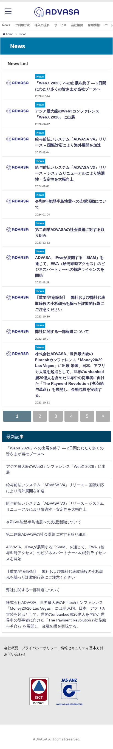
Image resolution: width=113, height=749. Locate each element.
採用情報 (94, 25)
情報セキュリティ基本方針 (82, 648)
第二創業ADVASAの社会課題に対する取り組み (46, 534)
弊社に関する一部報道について (62, 331)
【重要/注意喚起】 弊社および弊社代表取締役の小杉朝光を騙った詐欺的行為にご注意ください (70, 303)
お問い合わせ (15, 654)
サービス (60, 25)
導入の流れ (42, 25)
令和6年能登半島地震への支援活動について (43, 522)
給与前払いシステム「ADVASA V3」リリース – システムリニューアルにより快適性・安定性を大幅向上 (70, 173)
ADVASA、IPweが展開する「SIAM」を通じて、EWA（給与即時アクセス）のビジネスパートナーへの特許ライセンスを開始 (56, 553)
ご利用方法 (22, 25)
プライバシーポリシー (39, 648)
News (6, 25)
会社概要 (77, 25)
